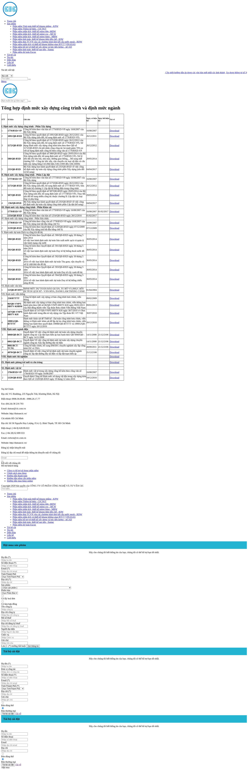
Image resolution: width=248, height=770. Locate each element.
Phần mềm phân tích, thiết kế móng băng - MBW (35, 36)
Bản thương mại (8, 711)
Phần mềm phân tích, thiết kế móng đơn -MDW (34, 31)
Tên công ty (6, 606)
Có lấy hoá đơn (8, 598)
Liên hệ (10, 62)
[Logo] (28, 98)
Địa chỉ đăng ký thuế (10, 623)
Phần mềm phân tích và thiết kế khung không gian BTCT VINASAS (44, 44)
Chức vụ (5, 634)
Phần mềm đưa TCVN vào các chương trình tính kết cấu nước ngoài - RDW (47, 42)
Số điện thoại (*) (8, 563)
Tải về (18, 713)
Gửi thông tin (33, 646)
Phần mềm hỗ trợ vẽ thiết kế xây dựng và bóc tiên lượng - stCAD (42, 47)
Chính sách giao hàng (17, 473)
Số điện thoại (7, 736)
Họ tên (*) (5, 557)
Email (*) (5, 568)
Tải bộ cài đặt (8, 714)
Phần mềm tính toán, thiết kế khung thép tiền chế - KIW (38, 39)
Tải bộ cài (11, 54)
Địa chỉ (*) (6, 579)
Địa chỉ (4, 748)
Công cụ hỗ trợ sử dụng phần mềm (22, 470)
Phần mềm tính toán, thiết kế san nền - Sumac (33, 49)
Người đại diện (8, 629)
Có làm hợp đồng (9, 604)
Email (3, 742)
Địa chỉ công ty (8, 612)
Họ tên (4, 731)
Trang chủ (11, 21)
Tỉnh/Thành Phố (8, 574)
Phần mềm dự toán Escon (24, 52)
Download (114, 130)
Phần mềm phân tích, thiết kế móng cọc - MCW (34, 34)
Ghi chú (4, 640)
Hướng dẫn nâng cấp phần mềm (21, 478)
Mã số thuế (6, 618)
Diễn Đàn (11, 60)
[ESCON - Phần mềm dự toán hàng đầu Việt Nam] (28, 16)
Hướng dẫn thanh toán (17, 476)
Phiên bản (5, 590)
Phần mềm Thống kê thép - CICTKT (29, 29)
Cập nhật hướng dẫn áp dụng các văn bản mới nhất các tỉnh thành (183, 72)
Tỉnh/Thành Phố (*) (10, 686)
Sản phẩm (11, 23)
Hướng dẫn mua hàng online (20, 481)
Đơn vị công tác (8, 669)
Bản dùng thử (7, 705)
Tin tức (10, 57)
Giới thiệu (11, 65)
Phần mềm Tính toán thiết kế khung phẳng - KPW (35, 26)
